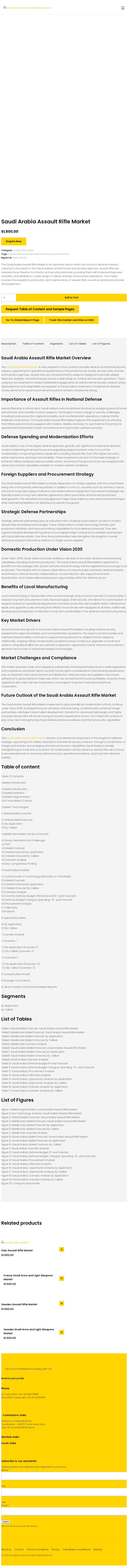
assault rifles (14, 254)
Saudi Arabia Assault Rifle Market (25, 738)
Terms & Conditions (38, 1549)
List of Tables (77, 343)
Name (5, 1470)
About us (6, 1549)
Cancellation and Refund (76, 1549)
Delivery (98, 1549)
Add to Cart (71, 297)
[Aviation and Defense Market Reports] (27, 8)
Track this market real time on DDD (71, 320)
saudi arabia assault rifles (22, 367)
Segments (56, 343)
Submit (5, 1521)
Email (5, 1505)
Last (3, 1502)
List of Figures (101, 343)
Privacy (56, 1549)
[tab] (8, 344)
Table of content (33, 343)
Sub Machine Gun (59, 254)
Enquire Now (14, 241)
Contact (19, 1549)
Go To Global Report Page (22, 320)
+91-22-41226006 (16, 1427)
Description (8, 343)
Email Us (30, 1427)
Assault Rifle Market (23, 250)
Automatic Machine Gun (35, 254)
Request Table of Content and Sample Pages (40, 309)
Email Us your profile (12, 1378)
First (3, 1486)
